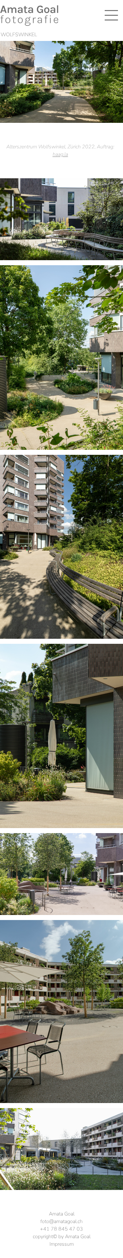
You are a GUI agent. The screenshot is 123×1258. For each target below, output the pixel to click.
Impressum (62, 1244)
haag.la (60, 154)
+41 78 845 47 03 (61, 1229)
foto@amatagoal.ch (61, 1221)
